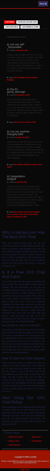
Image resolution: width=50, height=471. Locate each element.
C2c (18, 122)
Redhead (10, 80)
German (34, 77)
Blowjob (27, 164)
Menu (44, 4)
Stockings (16, 217)
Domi (26, 212)
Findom (28, 122)
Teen (34, 122)
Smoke (35, 214)
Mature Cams (14, 441)
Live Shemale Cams (30, 27)
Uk (22, 217)
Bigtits (20, 164)
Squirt (9, 167)
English (36, 212)
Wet (25, 217)
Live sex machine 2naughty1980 (18, 133)
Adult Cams (36, 437)
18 (15, 77)
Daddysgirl (21, 77)
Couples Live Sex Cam (27, 22)
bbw (15, 164)
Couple (34, 164)
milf (30, 214)
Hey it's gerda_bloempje (16, 90)
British (20, 212)
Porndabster (37, 441)
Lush (20, 214)
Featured (9, 22)
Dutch (28, 77)
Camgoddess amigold (16, 177)
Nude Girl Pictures (16, 437)
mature (25, 214)
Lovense (14, 214)
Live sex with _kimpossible (15, 45)
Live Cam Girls (11, 27)
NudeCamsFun (15, 445)
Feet (8, 214)
